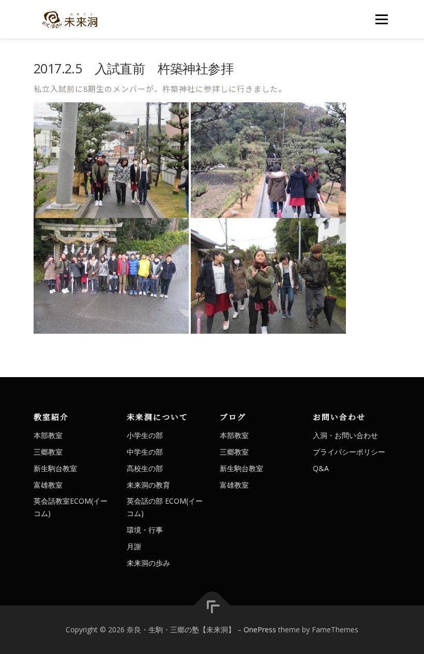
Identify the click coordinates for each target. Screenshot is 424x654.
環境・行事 (145, 530)
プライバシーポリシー (349, 452)
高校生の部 (145, 468)
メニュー (381, 19)
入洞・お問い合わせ (345, 435)
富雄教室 (48, 485)
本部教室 (48, 435)
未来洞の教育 (148, 485)
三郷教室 (48, 452)
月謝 (134, 546)
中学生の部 (145, 452)
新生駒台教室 (55, 468)
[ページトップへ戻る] (212, 605)
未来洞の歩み (148, 563)
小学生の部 (145, 435)
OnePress (260, 629)
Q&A (321, 468)
